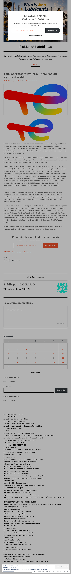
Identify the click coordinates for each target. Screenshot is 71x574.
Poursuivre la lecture (35, 35)
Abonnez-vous (53, 30)
